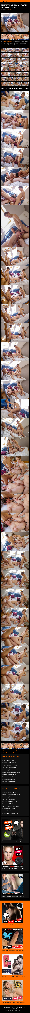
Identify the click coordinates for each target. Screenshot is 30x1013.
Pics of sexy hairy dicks (8, 779)
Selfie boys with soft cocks (9, 767)
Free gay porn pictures (8, 760)
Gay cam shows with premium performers (13, 868)
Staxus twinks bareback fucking (10, 750)
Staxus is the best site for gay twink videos (13, 1002)
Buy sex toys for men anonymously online (13, 841)
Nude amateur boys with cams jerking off (13, 896)
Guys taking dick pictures (9, 769)
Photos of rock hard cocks (9, 781)
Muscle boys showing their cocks (11, 772)
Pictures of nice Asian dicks (9, 777)
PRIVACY (21, 1007)
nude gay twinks (8, 41)
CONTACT (15, 1008)
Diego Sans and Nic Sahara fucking (12, 752)
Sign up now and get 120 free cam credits (13, 924)
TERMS (16, 1007)
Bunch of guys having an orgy (10, 813)
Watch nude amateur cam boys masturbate (13, 950)
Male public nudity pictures (9, 762)
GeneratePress (22, 1010)
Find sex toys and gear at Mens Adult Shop (13, 976)
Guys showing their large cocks (10, 806)
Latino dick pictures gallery (9, 774)
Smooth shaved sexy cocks (9, 765)
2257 (24, 1007)
